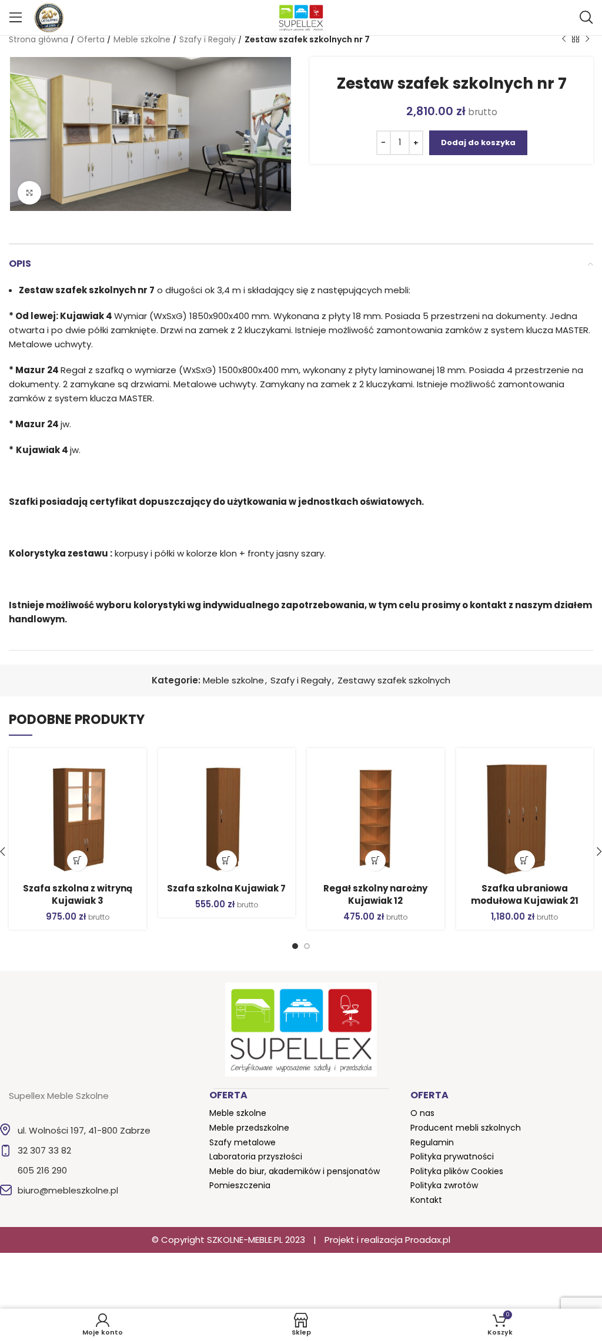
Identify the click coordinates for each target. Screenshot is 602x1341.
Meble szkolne (141, 39)
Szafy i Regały (207, 39)
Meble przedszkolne (249, 1128)
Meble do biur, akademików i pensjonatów (294, 1171)
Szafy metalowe (242, 1142)
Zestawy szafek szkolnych (393, 680)
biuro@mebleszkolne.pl (68, 1190)
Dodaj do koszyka (478, 142)
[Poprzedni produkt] (564, 39)
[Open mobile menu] (16, 17)
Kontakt (426, 1200)
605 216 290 (42, 1170)
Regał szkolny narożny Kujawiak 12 (375, 894)
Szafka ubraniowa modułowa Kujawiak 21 (524, 894)
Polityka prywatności (452, 1156)
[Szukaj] (586, 17)
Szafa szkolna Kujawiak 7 (226, 888)
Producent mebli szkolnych (465, 1128)
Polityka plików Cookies (456, 1171)
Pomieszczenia (239, 1185)
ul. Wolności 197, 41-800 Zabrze (84, 1130)
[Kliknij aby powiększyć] (29, 192)
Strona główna (38, 39)
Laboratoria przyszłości (255, 1156)
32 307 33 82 (44, 1150)
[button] (77, 860)
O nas (422, 1113)
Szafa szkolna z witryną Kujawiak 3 (77, 894)
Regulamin (432, 1142)
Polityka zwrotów (444, 1185)
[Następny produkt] (587, 39)
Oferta (91, 39)
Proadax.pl (427, 1239)
